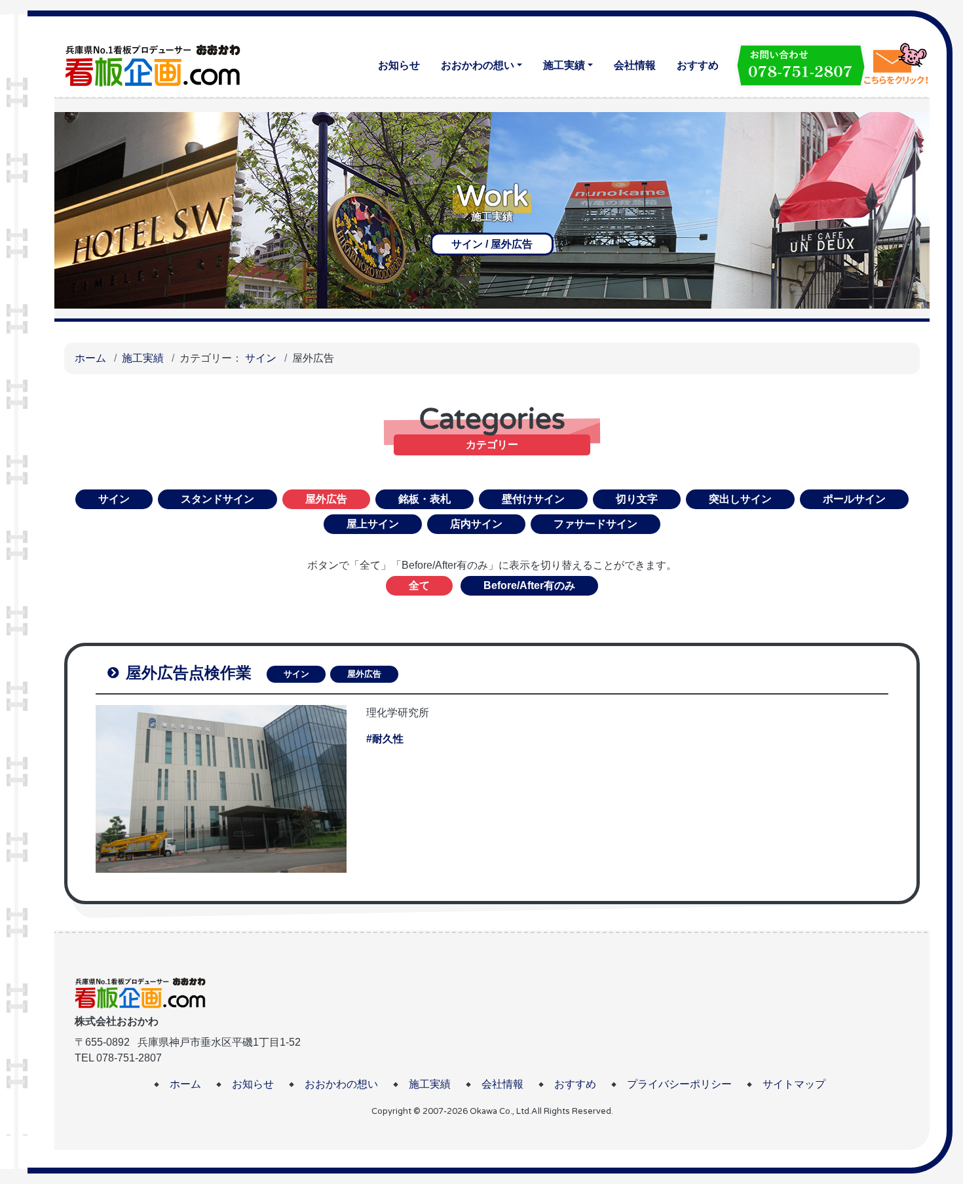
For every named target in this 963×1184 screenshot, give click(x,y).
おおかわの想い (477, 65)
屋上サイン (373, 523)
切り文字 (637, 499)
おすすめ (698, 65)
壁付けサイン (533, 499)
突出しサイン (740, 499)
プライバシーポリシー (679, 1084)
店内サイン (476, 523)
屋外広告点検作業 (186, 672)
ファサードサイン (595, 523)
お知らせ (399, 65)
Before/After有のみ (529, 585)
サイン (260, 358)
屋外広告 (364, 674)
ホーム (90, 358)
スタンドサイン (217, 499)
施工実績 (564, 65)
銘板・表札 (424, 499)
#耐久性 (385, 738)
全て (419, 585)
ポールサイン (854, 499)
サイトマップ (794, 1084)
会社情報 (635, 65)
